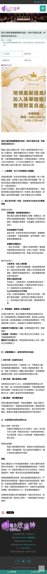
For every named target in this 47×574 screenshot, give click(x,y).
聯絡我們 (37, 2)
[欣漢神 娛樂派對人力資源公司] (10, 8)
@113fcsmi (26, 548)
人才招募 (6, 54)
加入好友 (36, 572)
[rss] (29, 561)
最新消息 (27, 54)
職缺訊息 (6, 60)
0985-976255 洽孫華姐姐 (25, 538)
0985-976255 (27, 541)
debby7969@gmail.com (27, 545)
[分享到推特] (23, 561)
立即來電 (12, 572)
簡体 (44, 2)
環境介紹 (27, 60)
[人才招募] (23, 18)
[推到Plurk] (3, 512)
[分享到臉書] (17, 561)
